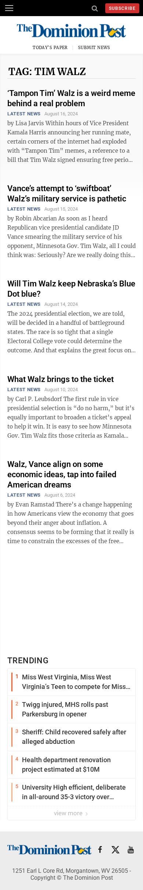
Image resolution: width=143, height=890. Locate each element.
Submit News (94, 47)
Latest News (24, 113)
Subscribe (122, 8)
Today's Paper (50, 47)
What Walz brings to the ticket (60, 379)
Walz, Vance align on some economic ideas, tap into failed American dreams (61, 474)
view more (69, 813)
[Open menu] (9, 8)
